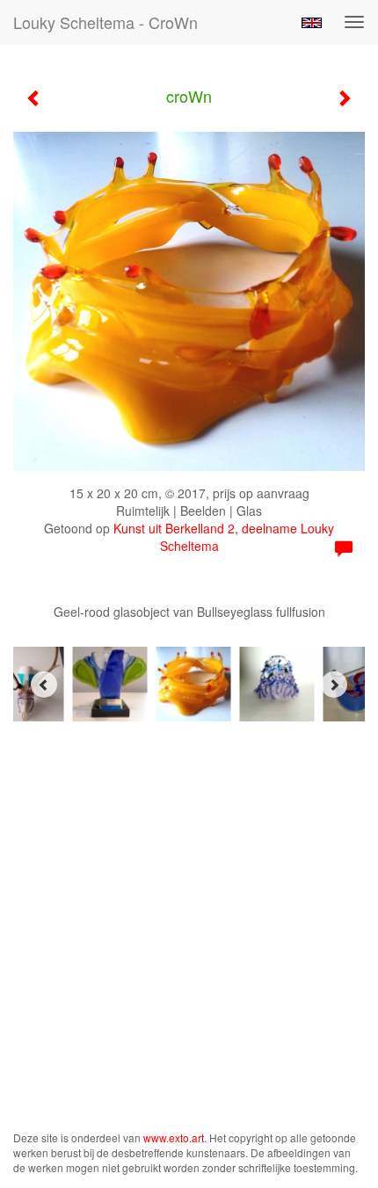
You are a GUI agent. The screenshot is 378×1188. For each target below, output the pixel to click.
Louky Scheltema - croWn (105, 22)
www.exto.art (173, 1137)
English (312, 23)
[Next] (334, 684)
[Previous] (44, 684)
